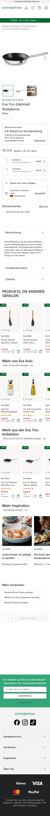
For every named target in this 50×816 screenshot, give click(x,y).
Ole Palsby (7, 100)
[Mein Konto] (26, 7)
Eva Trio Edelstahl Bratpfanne (16, 29)
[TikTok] (33, 722)
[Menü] (46, 7)
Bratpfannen (28, 26)
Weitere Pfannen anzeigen (16, 603)
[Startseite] (12, 8)
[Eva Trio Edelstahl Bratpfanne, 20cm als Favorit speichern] (45, 618)
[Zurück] (5, 58)
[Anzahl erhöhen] (12, 618)
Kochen (6, 26)
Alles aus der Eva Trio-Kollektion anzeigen (22, 439)
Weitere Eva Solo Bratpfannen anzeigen (22, 597)
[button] (7, 118)
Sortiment (9, 747)
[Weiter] (45, 58)
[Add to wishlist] (13, 351)
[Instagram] (25, 722)
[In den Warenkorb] (18, 351)
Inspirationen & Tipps (13, 510)
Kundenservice (12, 736)
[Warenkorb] (39, 7)
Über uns (8, 768)
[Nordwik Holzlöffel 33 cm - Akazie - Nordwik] (6, 170)
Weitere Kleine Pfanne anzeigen (18, 592)
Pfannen (16, 26)
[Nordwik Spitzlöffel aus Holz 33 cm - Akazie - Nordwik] (6, 161)
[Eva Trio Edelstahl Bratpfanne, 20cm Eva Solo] (25, 58)
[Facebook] (17, 722)
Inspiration (9, 758)
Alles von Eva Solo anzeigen (15, 365)
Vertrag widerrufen (25, 702)
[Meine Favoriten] (32, 7)
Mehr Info (43, 206)
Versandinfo (40, 193)
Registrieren (39, 141)
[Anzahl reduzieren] (4, 618)
